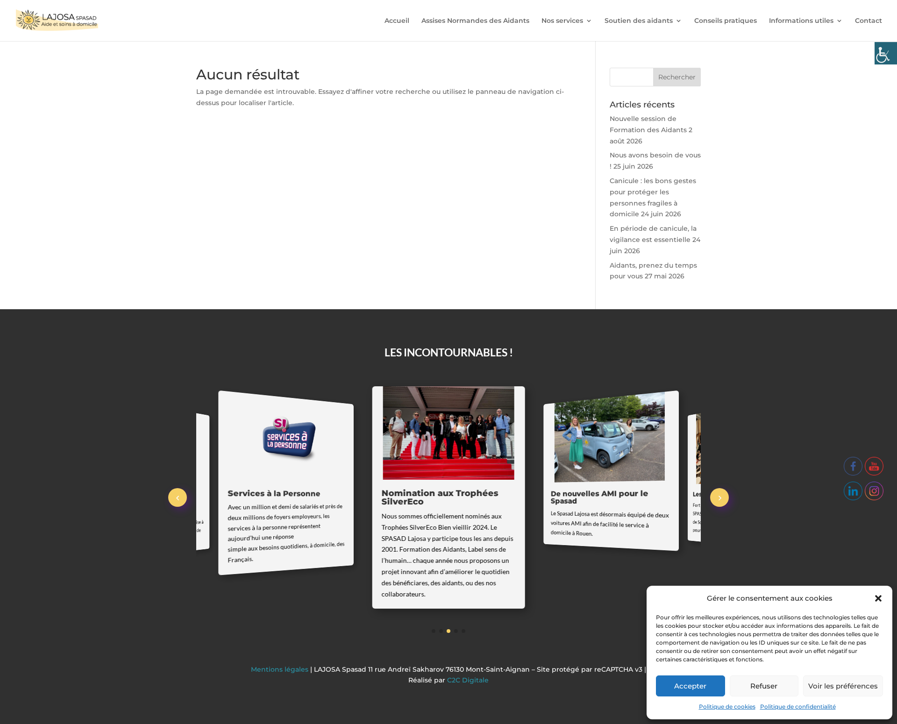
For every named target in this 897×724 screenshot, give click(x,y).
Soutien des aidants (639, 21)
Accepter (690, 685)
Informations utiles (801, 21)
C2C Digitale (468, 680)
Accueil (396, 21)
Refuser (763, 685)
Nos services (562, 21)
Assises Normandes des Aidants (475, 21)
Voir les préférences (843, 685)
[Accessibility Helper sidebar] (886, 53)
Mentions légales (280, 669)
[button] (878, 598)
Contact (868, 21)
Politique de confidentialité (798, 706)
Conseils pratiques (725, 21)
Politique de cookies (727, 706)
